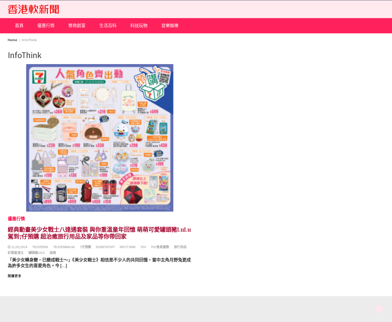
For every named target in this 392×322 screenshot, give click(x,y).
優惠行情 (46, 25)
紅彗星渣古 (16, 253)
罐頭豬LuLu (36, 253)
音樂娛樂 (169, 25)
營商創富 (77, 25)
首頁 (19, 25)
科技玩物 (139, 25)
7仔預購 (85, 247)
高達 (53, 253)
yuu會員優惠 (160, 247)
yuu (143, 247)
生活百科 (108, 25)
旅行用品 (180, 247)
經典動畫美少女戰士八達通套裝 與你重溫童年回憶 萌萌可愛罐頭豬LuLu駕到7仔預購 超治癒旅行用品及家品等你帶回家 (99, 232)
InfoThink (128, 247)
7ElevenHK (40, 247)
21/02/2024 (19, 247)
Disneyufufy (105, 247)
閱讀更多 (15, 276)
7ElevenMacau (64, 247)
